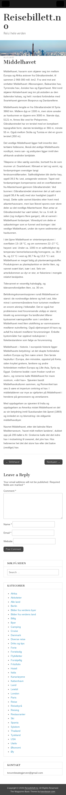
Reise (14, 701)
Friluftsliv (16, 664)
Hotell (14, 668)
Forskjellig (16, 660)
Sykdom (15, 726)
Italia (13, 672)
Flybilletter (16, 656)
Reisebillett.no (32, 21)
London (15, 693)
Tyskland (16, 735)
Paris (13, 697)
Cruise (14, 631)
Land (13, 685)
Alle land (9, 57)
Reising (15, 710)
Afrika (14, 593)
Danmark (16, 635)
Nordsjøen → (53, 462)
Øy (12, 751)
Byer (13, 622)
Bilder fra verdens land (23, 614)
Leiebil (14, 689)
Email (7, 532)
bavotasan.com (47, 791)
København (17, 681)
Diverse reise (18, 639)
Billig (13, 618)
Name (8, 524)
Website (8, 541)
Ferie (14, 647)
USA (13, 739)
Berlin (14, 605)
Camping (16, 626)
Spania (14, 722)
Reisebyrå (16, 705)
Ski (12, 718)
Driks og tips (17, 643)
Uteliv (14, 743)
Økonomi (16, 747)
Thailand (15, 730)
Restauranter (18, 714)
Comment (10, 490)
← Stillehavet (13, 462)
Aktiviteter (16, 597)
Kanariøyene (18, 676)
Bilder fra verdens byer (23, 610)
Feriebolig (16, 651)
